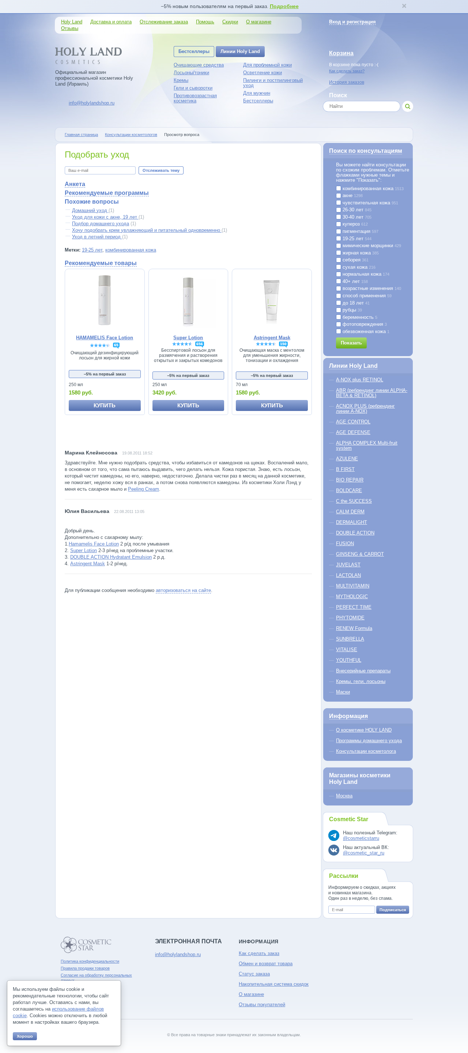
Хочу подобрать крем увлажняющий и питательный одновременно (147, 230)
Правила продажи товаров (85, 968)
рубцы (351, 310)
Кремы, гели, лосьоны (360, 681)
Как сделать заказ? (347, 71)
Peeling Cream (143, 489)
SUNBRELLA (350, 639)
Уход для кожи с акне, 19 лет (105, 217)
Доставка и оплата (111, 21)
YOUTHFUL (348, 660)
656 (199, 344)
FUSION (345, 543)
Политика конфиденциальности (90, 961)
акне (352, 195)
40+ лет (354, 281)
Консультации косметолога (366, 751)
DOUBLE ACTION (355, 533)
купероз (354, 224)
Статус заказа (254, 974)
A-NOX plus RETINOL (359, 379)
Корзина (341, 53)
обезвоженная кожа (365, 331)
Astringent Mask (87, 563)
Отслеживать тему (161, 170)
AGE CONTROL (353, 421)
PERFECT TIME (353, 607)
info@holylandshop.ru (91, 103)
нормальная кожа (365, 274)
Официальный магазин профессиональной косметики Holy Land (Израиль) (94, 78)
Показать (351, 343)
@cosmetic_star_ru (363, 853)
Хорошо (25, 1036)
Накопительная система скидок (274, 984)
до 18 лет (355, 303)
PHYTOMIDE (350, 617)
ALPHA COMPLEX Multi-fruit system (366, 445)
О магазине (258, 21)
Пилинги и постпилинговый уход (273, 83)
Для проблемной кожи (267, 65)
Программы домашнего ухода (369, 740)
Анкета (75, 184)
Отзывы (69, 28)
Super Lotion (83, 550)
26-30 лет (356, 209)
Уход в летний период (97, 236)
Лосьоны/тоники (191, 72)
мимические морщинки (371, 245)
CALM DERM (350, 511)
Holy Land (71, 21)
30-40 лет (356, 217)
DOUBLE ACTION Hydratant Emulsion (111, 557)
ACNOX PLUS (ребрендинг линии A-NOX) (365, 408)
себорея (355, 260)
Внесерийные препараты (363, 670)
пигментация (359, 231)
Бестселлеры (194, 51)
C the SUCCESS (354, 501)
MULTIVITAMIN (352, 586)
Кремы (181, 80)
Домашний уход (90, 210)
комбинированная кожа (130, 250)
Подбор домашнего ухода (100, 223)
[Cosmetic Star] (86, 945)
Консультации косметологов (131, 134)
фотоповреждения (364, 324)
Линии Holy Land (240, 51)
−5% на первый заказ (105, 374)
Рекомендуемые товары (101, 263)
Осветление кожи (262, 72)
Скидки (230, 21)
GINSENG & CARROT (360, 554)
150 (283, 344)
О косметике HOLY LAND (364, 730)
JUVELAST (348, 564)
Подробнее (284, 6)
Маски (343, 692)
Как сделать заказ (259, 953)
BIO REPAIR (349, 480)
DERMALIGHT (351, 522)
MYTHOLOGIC (352, 596)
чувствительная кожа (369, 202)
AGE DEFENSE (353, 432)
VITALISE (346, 649)
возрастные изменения (371, 288)
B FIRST (345, 469)
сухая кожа (358, 267)
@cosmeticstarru (361, 838)
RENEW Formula (354, 628)
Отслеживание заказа (164, 21)
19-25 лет (92, 250)
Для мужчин (256, 93)
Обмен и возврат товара (265, 963)
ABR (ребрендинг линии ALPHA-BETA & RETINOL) (371, 393)
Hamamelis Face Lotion (94, 544)
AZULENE (347, 458)
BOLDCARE (349, 490)
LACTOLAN (348, 575)
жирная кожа (360, 253)
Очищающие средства (199, 65)
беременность (359, 317)
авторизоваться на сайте (183, 590)
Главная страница (81, 134)
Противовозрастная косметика (195, 98)
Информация (348, 716)
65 (116, 345)
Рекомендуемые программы (107, 193)
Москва (344, 796)
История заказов (346, 82)
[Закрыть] (404, 6)
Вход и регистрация (352, 21)
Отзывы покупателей (262, 1004)
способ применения (366, 295)
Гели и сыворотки (193, 88)
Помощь (205, 21)
